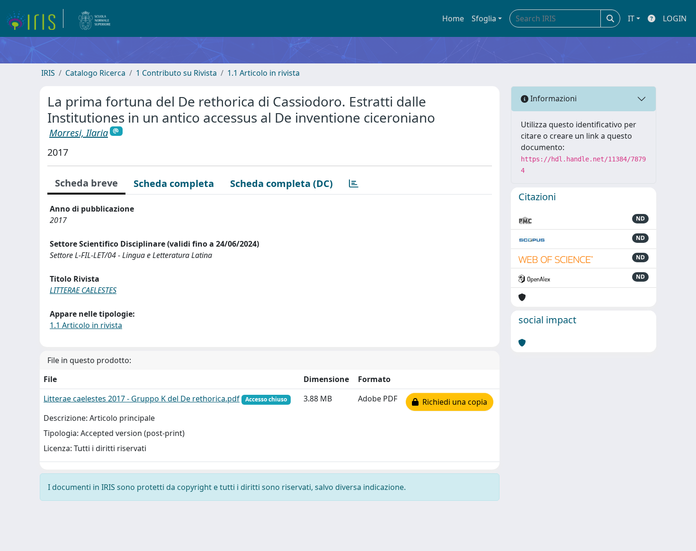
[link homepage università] (94, 18)
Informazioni (552, 98)
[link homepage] (34, 18)
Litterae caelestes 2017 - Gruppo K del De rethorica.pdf (142, 398)
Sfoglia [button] (484, 18)
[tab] (353, 184)
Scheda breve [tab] (86, 183)
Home (453, 18)
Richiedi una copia (453, 402)
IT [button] (631, 18)
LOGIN (675, 18)
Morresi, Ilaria (78, 132)
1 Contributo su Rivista (176, 73)
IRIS (48, 73)
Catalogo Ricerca (95, 73)
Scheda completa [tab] (174, 183)
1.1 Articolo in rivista (263, 73)
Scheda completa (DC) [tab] (281, 183)
